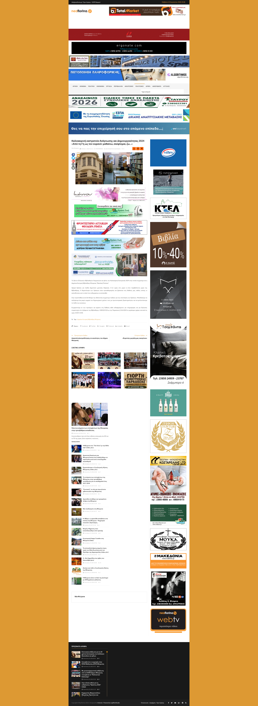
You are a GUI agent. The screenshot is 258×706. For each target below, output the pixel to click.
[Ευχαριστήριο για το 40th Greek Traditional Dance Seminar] (83, 380)
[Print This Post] (73, 167)
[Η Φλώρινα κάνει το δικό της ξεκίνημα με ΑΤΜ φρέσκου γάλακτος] (76, 581)
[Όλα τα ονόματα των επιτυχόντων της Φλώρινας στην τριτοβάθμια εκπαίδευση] (90, 414)
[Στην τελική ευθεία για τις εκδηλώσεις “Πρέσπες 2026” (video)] (135, 360)
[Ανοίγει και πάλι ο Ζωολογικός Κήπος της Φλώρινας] (76, 571)
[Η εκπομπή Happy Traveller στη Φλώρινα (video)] (76, 541)
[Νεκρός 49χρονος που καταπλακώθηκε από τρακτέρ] (76, 532)
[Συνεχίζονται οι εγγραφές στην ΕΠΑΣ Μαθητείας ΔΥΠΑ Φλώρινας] (76, 664)
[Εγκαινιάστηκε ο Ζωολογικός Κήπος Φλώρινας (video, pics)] (76, 470)
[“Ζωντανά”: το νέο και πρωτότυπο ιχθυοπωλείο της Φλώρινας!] (76, 492)
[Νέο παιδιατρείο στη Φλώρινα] (76, 512)
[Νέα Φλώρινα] (82, 11)
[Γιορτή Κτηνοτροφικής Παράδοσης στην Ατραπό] (135, 380)
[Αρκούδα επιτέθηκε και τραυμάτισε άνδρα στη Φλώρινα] (76, 502)
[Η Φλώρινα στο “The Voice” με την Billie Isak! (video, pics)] (76, 449)
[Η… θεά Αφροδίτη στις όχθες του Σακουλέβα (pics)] (76, 561)
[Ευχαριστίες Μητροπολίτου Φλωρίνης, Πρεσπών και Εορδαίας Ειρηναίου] (76, 695)
